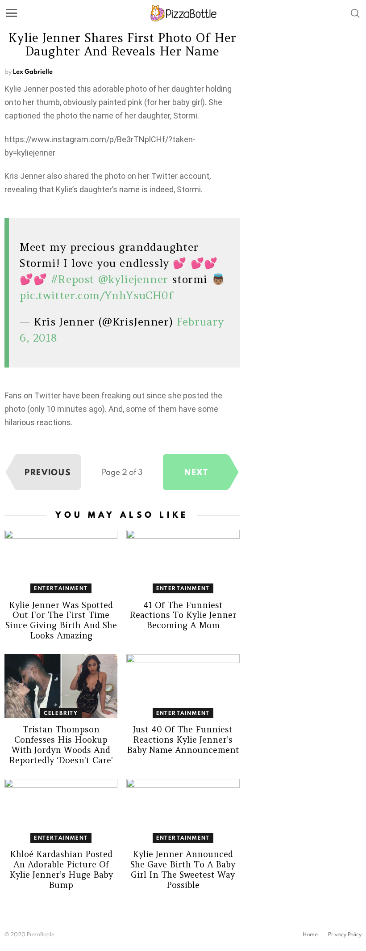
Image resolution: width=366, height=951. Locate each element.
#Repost (72, 279)
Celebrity (61, 713)
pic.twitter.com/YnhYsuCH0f (97, 295)
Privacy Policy (345, 934)
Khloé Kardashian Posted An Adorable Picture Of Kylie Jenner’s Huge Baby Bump (61, 869)
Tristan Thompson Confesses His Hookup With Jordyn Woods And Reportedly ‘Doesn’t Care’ (61, 744)
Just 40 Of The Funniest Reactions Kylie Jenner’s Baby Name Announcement (183, 739)
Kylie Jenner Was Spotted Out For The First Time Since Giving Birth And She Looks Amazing (61, 620)
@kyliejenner (133, 279)
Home (310, 934)
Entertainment (61, 588)
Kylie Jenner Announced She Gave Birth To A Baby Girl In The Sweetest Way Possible (182, 869)
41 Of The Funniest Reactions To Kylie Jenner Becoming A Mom (183, 615)
